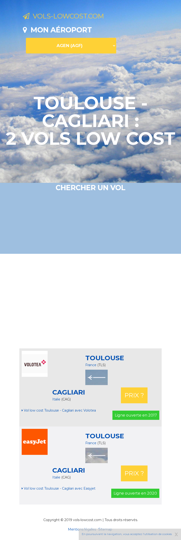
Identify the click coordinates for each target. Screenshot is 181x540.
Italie (56, 399)
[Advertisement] (102, 301)
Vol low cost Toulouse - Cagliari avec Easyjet (59, 488)
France (90, 365)
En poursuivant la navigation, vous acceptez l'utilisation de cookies (127, 534)
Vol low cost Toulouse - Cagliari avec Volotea (59, 410)
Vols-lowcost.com (66, 16)
